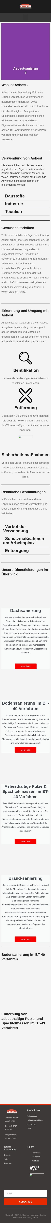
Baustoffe (15, 196)
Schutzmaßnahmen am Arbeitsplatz (23, 540)
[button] (25, 17)
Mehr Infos (26, 666)
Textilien (13, 211)
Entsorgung (17, 550)
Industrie (14, 203)
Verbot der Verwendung (15, 528)
